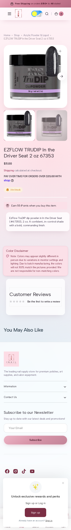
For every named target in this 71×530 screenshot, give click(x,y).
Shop (17, 35)
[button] (9, 14)
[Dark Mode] (37, 14)
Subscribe (35, 440)
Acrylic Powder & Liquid (36, 35)
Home (7, 35)
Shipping (9, 170)
